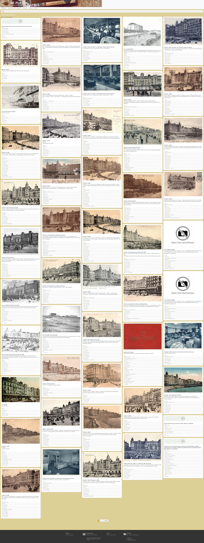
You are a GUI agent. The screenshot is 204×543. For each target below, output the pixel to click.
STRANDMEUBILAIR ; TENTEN (169, 168)
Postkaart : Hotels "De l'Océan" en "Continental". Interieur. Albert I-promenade (58, 478)
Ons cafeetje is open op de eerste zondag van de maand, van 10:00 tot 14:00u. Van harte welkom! (94, 538)
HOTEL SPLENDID (4, 171)
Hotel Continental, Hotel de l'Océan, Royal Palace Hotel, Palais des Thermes (17, 26)
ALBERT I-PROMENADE (127, 209)
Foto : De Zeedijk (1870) (128, 49)
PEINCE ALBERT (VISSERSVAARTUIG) (129, 381)
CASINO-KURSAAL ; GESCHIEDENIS (170, 455)
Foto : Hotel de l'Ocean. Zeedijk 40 (8, 111)
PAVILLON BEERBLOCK (46, 347)
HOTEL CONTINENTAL (5, 28)
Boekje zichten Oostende (129, 352)
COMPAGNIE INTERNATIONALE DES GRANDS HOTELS (131, 318)
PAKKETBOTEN (126, 384)
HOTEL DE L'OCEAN (5, 219)
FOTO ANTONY (167, 256)
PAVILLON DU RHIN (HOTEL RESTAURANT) (171, 465)
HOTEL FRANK (4, 162)
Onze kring (129, 533)
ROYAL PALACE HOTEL (5, 31)
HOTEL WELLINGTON (5, 161)
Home (3, 11)
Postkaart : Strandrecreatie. (47, 429)
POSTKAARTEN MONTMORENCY (88, 51)
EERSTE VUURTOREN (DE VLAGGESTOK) (130, 358)
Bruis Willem (4, 36)
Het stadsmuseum (89, 533)
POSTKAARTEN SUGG (168, 152)
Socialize (67, 533)
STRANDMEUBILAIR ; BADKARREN (7, 320)
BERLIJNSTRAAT (85, 309)
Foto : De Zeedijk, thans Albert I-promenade (10, 305)
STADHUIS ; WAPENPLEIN (127, 378)
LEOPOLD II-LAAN (126, 371)
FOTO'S (3, 116)
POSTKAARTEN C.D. (46, 388)
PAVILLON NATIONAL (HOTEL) (169, 431)
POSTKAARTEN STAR (127, 154)
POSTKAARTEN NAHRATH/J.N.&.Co (170, 402)
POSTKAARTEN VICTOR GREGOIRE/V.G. (48, 101)
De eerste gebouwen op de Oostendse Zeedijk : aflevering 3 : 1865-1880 (178, 423)
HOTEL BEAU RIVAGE (5, 168)
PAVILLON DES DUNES (127, 61)
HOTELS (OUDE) (4, 120)
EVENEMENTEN (167, 259)
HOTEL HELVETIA (4, 216)
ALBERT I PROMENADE (46, 439)
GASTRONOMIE (85, 60)
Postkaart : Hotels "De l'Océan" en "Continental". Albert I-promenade (137, 463)
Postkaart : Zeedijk (5, 152)
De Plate (18, 3)
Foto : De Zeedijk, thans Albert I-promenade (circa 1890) (13, 354)
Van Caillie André (4, 373)
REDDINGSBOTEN (167, 112)
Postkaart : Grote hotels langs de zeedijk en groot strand (53, 235)
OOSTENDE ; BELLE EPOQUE (128, 272)
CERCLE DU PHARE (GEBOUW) (169, 459)
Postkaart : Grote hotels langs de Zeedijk (91, 339)
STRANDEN (125, 368)
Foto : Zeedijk (4, 404)
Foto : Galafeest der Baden (169, 249)
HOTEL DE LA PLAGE (5, 273)
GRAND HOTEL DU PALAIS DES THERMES (8, 34)
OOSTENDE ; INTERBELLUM (6, 276)
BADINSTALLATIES (4, 269)
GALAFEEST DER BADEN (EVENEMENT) (170, 308)
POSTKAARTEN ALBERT (86, 439)
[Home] (5, 3)
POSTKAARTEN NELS (5, 158)
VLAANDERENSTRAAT (127, 375)
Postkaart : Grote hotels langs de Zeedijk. (172, 395)
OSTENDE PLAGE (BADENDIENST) (169, 268)
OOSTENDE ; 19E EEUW (168, 428)
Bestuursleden (130, 538)
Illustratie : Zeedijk (5, 69)
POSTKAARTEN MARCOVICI (47, 290)
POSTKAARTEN (4, 213)
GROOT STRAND (4, 78)
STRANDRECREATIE (5, 175)
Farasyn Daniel (167, 435)
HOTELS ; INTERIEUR (86, 57)
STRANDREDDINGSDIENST (168, 111)
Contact (108, 533)
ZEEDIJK (3, 74)
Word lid (129, 537)
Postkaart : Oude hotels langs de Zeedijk (10, 207)
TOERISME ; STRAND (127, 170)
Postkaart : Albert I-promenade (8, 257)
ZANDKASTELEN (126, 221)
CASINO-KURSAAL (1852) (168, 472)
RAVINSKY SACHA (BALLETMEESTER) (170, 311)
